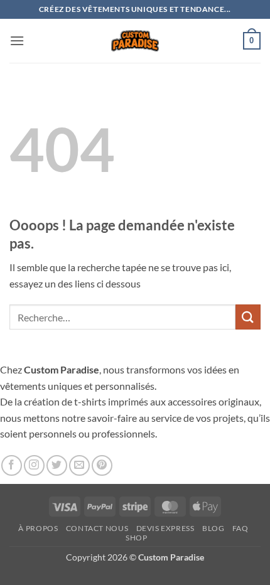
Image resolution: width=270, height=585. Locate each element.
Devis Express (165, 528)
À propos (38, 528)
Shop (136, 537)
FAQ (240, 528)
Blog (213, 528)
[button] (16, 40)
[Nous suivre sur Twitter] (56, 465)
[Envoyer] (248, 316)
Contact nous (97, 528)
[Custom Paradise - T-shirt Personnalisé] (135, 40)
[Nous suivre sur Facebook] (11, 465)
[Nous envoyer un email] (79, 465)
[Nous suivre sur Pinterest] (102, 465)
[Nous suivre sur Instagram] (34, 465)
